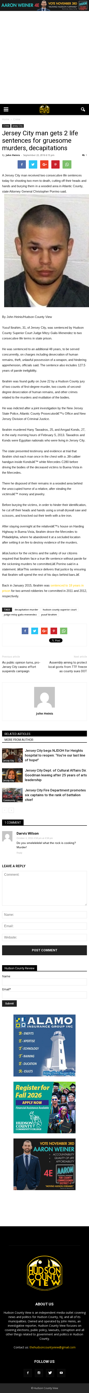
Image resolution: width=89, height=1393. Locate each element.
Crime (6, 125)
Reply (19, 853)
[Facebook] (28, 1373)
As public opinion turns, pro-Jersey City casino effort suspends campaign (21, 667)
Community (9, 800)
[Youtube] (61, 1373)
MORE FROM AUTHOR (19, 739)
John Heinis (13, 155)
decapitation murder (26, 609)
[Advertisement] (44, 57)
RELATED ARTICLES (17, 734)
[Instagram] (39, 1373)
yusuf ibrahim (49, 614)
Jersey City (18, 125)
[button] (83, 109)
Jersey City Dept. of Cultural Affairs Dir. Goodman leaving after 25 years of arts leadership (56, 775)
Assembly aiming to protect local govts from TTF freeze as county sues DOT (67, 667)
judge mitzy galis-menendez (20, 614)
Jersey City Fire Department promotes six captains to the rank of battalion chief (55, 795)
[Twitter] (50, 1373)
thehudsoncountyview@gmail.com (53, 1347)
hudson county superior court (60, 609)
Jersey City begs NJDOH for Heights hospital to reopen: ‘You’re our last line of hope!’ (55, 755)
